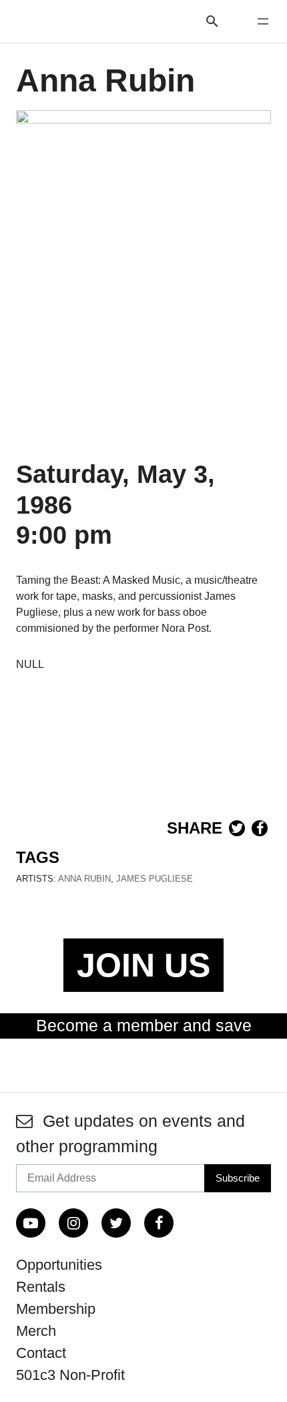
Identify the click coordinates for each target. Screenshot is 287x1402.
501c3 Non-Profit (70, 1375)
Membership (55, 1308)
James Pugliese (154, 879)
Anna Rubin (84, 879)
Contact (41, 1353)
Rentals (40, 1286)
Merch (36, 1331)
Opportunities (59, 1264)
